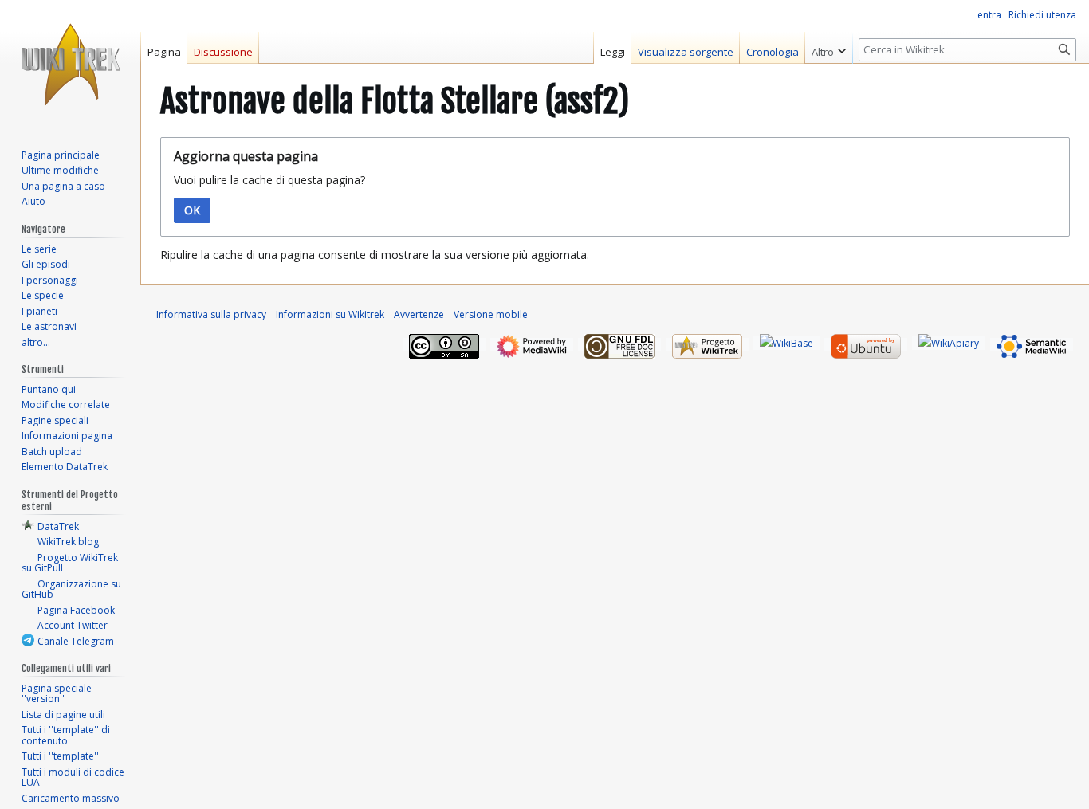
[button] (828, 48)
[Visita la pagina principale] (70, 64)
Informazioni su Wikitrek (330, 314)
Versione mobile (491, 314)
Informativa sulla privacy (211, 314)
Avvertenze (419, 314)
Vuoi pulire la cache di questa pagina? (269, 179)
